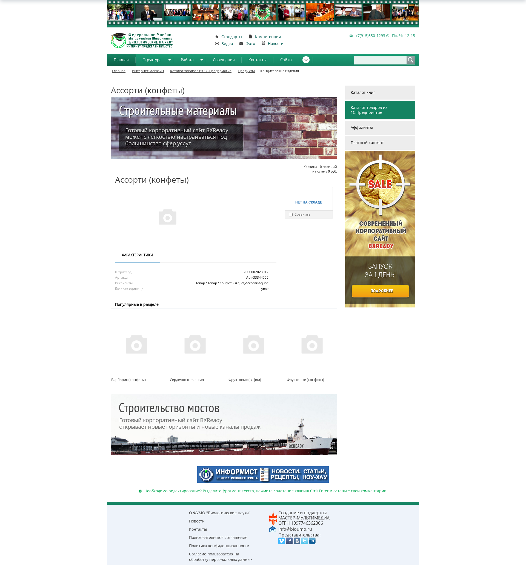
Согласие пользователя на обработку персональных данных (220, 556)
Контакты (257, 59)
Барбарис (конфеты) (128, 379)
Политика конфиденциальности (219, 545)
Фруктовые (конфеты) (305, 379)
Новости (197, 521)
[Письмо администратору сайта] (272, 529)
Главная (121, 59)
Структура (152, 59)
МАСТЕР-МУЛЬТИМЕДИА (304, 518)
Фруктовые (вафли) (244, 379)
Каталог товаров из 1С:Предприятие (369, 110)
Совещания (224, 59)
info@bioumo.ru (295, 529)
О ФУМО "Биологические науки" (219, 512)
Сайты (286, 59)
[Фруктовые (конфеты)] (312, 344)
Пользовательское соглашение (218, 537)
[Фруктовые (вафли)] (253, 344)
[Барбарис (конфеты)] (136, 344)
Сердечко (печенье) (187, 379)
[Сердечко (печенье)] (195, 344)
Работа (187, 59)
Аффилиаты (362, 127)
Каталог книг (363, 92)
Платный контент (367, 142)
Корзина (310, 166)
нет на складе (308, 202)
